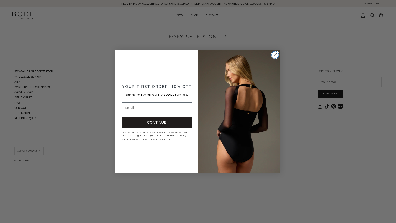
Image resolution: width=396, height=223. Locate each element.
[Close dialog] (275, 54)
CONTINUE (156, 122)
